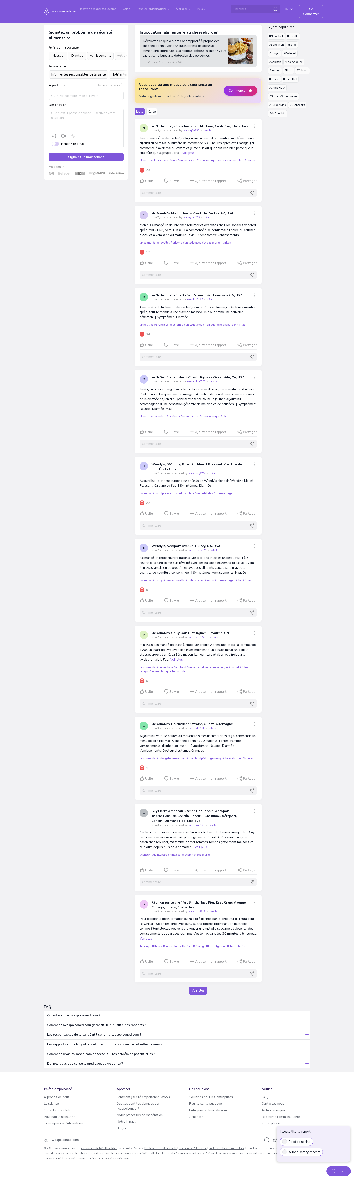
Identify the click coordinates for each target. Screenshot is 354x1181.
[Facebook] (266, 1139)
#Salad (292, 45)
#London (274, 70)
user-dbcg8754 (197, 473)
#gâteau (221, 946)
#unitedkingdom (197, 667)
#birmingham (164, 667)
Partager (250, 181)
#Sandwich (276, 45)
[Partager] (254, 126)
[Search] (275, 9)
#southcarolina (184, 493)
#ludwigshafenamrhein (171, 758)
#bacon (209, 580)
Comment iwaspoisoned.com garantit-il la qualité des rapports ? (96, 1025)
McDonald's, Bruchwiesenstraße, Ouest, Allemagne (192, 724)
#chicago (145, 946)
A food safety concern (304, 1152)
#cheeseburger (207, 160)
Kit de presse (271, 1123)
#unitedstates (187, 160)
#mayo (144, 671)
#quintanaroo (160, 855)
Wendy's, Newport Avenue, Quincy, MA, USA (185, 546)
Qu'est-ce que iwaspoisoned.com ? (73, 1015)
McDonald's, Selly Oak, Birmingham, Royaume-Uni (190, 633)
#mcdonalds (147, 243)
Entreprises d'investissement (210, 1110)
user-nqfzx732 (191, 130)
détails (207, 130)
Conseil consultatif (57, 1110)
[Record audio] (73, 135)
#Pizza (288, 70)
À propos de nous (56, 1097)
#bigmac (248, 758)
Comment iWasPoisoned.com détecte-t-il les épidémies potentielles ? (101, 1054)
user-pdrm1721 (197, 637)
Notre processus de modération (140, 1115)
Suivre (174, 181)
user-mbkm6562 (196, 381)
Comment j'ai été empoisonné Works (143, 1097)
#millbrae (156, 160)
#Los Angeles (294, 62)
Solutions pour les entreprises (211, 1097)
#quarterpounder (176, 671)
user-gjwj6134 (196, 825)
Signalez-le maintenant (86, 157)
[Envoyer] (251, 192)
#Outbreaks (297, 105)
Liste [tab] (139, 111)
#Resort (274, 79)
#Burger (274, 53)
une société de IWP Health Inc (99, 1148)
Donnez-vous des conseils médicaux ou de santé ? (85, 1063)
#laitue (224, 416)
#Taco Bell (290, 79)
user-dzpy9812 (197, 911)
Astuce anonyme (274, 1110)
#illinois (157, 946)
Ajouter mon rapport (211, 181)
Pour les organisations (152, 9)
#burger (187, 946)
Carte (126, 9)
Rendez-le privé (72, 144)
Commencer (238, 90)
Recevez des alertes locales (97, 9)
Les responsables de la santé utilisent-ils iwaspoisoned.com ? (94, 1034)
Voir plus (188, 153)
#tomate (249, 160)
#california (170, 160)
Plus (200, 9)
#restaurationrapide (230, 160)
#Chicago (302, 70)
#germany (215, 758)
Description (57, 105)
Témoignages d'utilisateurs (64, 1123)
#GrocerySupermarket (283, 96)
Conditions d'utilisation (193, 1148)
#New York (276, 36)
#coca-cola (156, 671)
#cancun (145, 855)
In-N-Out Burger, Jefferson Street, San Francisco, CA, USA (196, 295)
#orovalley (163, 243)
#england (180, 667)
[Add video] (63, 135)
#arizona (176, 243)
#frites (226, 243)
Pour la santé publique (205, 1103)
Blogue (122, 1128)
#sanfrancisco (159, 325)
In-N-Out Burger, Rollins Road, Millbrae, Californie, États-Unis (199, 126)
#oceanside (157, 416)
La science (51, 1103)
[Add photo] (53, 135)
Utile (149, 181)
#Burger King (277, 105)
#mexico (175, 855)
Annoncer (196, 1116)
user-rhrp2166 (194, 299)
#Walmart (289, 53)
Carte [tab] (152, 111)
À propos (182, 9)
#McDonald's (277, 113)
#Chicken (275, 62)
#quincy (157, 580)
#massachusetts (174, 580)
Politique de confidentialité (160, 1148)
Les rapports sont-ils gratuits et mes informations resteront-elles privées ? (104, 1044)
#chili (238, 580)
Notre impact (126, 1121)
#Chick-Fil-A (277, 88)
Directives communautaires (281, 1116)
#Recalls (292, 36)
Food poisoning (299, 1141)
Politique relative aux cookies (226, 1148)
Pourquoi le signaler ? (59, 1116)
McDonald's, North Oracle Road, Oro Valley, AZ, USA (192, 213)
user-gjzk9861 (196, 728)
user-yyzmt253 (191, 217)
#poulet (234, 667)
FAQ (265, 1097)
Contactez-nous (273, 1103)
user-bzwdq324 (197, 550)
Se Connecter (311, 11)
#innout (144, 160)
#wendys (145, 493)
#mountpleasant (163, 493)
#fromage (209, 325)
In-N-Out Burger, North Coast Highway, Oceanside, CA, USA (198, 377)
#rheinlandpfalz (197, 758)
